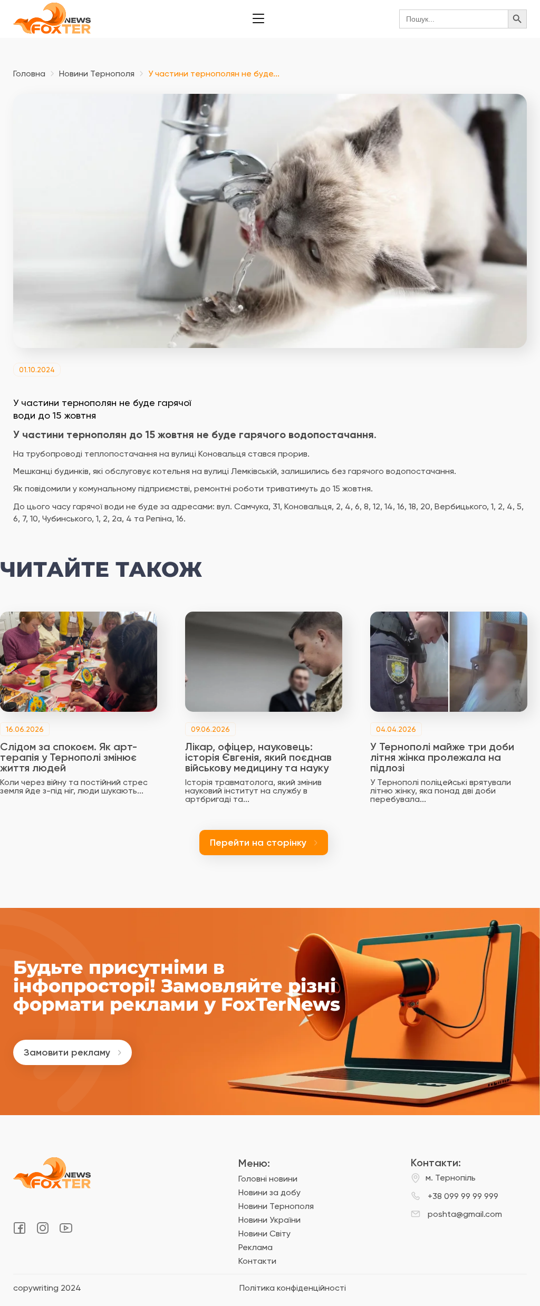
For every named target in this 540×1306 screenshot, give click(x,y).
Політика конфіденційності (292, 1288)
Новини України (269, 1220)
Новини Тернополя (96, 74)
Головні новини (267, 1179)
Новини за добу (269, 1192)
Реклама (255, 1247)
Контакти (257, 1261)
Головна (29, 74)
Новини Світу (264, 1233)
